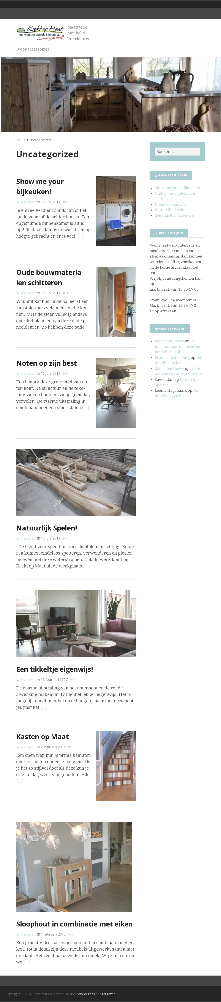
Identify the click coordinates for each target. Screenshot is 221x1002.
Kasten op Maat (42, 736)
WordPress (86, 994)
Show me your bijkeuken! (177, 188)
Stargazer (107, 994)
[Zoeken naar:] (177, 152)
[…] (81, 236)
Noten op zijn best (46, 363)
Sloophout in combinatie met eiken (74, 923)
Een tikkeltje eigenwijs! (54, 669)
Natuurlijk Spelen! (46, 527)
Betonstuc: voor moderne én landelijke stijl (177, 346)
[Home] (18, 139)
